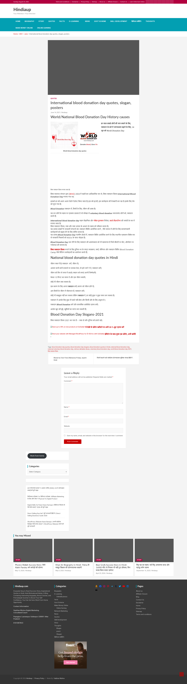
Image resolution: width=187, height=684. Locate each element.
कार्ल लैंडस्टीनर (115, 220)
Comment (68, 381)
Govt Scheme (100, 21)
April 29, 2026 (100, 573)
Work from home (37, 456)
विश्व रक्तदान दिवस (53, 351)
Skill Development (118, 21)
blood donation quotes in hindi (100, 347)
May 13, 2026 (19, 570)
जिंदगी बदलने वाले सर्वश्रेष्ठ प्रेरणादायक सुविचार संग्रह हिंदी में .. (115, 358)
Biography (29, 21)
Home (18, 21)
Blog (137, 597)
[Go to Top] (181, 674)
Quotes (51, 21)
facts (62, 21)
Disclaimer (75, 2)
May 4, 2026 (60, 570)
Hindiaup (22, 10)
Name (66, 407)
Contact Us (123, 2)
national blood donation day (120, 347)
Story (41, 21)
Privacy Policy (85, 2)
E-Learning (74, 21)
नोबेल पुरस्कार (99, 220)
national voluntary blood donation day (60, 349)
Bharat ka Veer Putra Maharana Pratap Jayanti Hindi (70, 359)
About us (102, 2)
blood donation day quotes (61, 347)
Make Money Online (24, 28)
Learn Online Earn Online (137, 2)
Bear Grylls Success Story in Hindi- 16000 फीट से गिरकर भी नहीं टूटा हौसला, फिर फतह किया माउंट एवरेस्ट (113, 567)
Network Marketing (61, 611)
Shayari (59, 634)
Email (66, 417)
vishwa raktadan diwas (82, 349)
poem (58, 631)
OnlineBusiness (61, 597)
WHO (71, 194)
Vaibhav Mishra (59, 678)
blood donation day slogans (80, 347)
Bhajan (58, 628)
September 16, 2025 (143, 570)
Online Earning (44, 28)
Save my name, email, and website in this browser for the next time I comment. (95, 436)
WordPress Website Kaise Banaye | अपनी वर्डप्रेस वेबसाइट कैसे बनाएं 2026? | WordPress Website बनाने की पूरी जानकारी (45, 524)
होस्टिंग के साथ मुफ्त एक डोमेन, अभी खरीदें (120, 334)
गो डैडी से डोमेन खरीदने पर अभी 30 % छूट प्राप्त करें (104, 327)
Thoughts (150, 21)
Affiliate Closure (113, 2)
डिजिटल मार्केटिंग (136, 21)
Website (67, 426)
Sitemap (94, 2)
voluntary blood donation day (100, 349)
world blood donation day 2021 (121, 349)
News (87, 21)
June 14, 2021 (55, 112)
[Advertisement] (93, 170)
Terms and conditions (62, 2)
